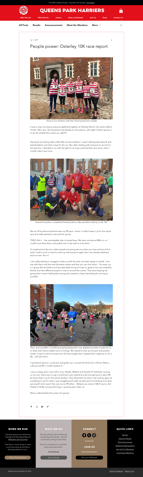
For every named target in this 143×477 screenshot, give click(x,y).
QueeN (48, 10)
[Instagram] (94, 435)
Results (36, 25)
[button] (121, 10)
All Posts (23, 25)
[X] (89, 435)
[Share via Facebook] (31, 407)
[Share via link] (48, 407)
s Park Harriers (81, 10)
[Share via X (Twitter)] (37, 407)
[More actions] (111, 40)
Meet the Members (77, 25)
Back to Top (129, 471)
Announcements (53, 25)
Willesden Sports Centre (18, 439)
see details (91, 3)
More (95, 25)
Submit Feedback (116, 471)
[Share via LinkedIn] (42, 407)
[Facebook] (84, 435)
